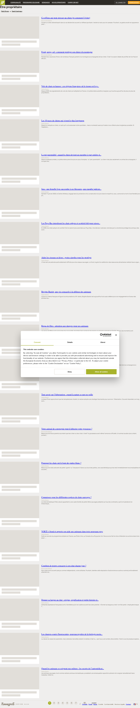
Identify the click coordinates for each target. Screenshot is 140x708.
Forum (90, 704)
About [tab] (102, 342)
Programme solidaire (31, 2)
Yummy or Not (73, 2)
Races (95, 704)
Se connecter (121, 2)
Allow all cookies (101, 372)
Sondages (46, 2)
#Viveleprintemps (59, 2)
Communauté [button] (15, 2)
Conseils (84, 704)
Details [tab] (70, 342)
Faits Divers (5, 11)
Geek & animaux (17, 11)
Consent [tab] (37, 342)
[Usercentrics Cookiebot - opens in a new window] (101, 335)
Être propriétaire (46, 20)
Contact (128, 704)
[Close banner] (116, 335)
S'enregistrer (134, 2)
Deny (70, 372)
